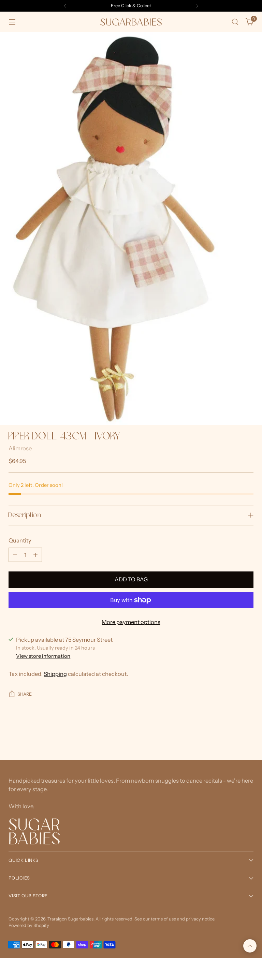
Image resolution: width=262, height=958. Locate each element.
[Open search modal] (235, 22)
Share (24, 694)
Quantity (20, 540)
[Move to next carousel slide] (247, 736)
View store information (43, 656)
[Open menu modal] (12, 22)
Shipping (55, 673)
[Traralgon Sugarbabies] (131, 22)
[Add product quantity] (35, 555)
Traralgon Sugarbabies (70, 918)
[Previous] (65, 6)
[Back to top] (250, 946)
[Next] (197, 6)
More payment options (131, 622)
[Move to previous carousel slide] (232, 737)
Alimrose (20, 448)
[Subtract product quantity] (15, 555)
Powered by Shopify (29, 925)
